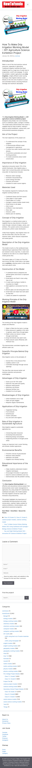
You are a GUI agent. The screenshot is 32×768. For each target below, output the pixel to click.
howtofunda (5, 613)
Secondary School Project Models (13, 689)
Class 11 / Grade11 (10, 676)
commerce (5, 611)
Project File (6, 681)
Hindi (5, 653)
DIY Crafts (6, 634)
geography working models (11, 651)
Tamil (5, 704)
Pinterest (5, 738)
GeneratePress (24, 765)
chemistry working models (11, 626)
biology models (8, 618)
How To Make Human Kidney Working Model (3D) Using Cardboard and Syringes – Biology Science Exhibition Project (15, 527)
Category (5, 753)
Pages (4, 751)
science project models (9, 519)
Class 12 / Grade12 (10, 679)
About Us (5, 719)
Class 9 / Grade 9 (21, 517)
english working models (10, 646)
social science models (10, 699)
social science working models (12, 702)
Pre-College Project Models (11, 674)
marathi (5, 661)
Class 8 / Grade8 (10, 694)
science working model (10, 686)
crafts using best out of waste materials (17, 636)
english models (8, 643)
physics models (8, 668)
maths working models (10, 666)
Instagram (5, 740)
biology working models (10, 621)
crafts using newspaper (12, 641)
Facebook (5, 734)
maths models (7, 663)
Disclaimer (5, 721)
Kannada (6, 658)
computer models (8, 628)
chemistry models (8, 623)
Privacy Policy (6, 723)
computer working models (11, 631)
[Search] (26, 598)
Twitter (4, 736)
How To (5, 656)
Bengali (5, 616)
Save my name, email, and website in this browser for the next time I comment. (16, 577)
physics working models (10, 671)
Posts (4, 749)
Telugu (5, 707)
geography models (9, 648)
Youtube (4, 732)
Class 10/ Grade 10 (10, 517)
